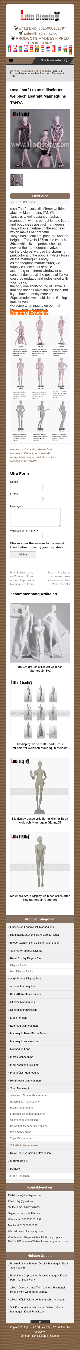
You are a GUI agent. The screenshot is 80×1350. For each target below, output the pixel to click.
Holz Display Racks (21, 971)
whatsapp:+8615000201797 (42, 28)
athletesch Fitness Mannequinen (29, 1095)
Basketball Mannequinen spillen (29, 1126)
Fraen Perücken (19, 1175)
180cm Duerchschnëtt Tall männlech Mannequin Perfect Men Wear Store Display (38, 1289)
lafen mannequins (20, 1132)
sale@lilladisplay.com (42, 33)
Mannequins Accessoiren (24, 1041)
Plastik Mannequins (21, 1057)
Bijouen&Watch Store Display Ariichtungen (35, 942)
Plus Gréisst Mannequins (24, 1072)
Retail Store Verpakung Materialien (30, 1153)
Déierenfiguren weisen (23, 1009)
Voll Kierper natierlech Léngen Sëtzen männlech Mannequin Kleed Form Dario (38, 1309)
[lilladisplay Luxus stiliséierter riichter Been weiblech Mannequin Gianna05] (40, 813)
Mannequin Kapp (20, 1049)
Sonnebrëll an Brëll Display (26, 950)
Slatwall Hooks (19, 1161)
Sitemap (55, 1335)
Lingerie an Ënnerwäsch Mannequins (32, 927)
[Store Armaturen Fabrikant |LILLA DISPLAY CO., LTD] (40, 22)
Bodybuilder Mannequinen (25, 1101)
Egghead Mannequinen (24, 1025)
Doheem (15, 70)
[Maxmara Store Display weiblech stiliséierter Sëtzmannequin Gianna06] (40, 890)
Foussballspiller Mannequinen (27, 1113)
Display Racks (18, 965)
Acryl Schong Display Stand (26, 978)
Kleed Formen (18, 1017)
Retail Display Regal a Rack (26, 958)
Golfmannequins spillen (24, 1119)
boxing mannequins (21, 1107)
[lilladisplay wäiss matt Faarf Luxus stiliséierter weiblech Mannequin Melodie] (40, 738)
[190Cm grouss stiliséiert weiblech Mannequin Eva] (40, 661)
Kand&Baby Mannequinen (25, 994)
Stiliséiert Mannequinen (36, 70)
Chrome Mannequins (22, 1002)
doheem (25, 1335)
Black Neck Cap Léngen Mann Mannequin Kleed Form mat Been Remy (38, 1277)
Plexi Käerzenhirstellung (24, 1064)
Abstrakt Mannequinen (23, 986)
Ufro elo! (40, 196)
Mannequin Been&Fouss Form (28, 1033)
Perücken (15, 1168)
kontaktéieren (40, 1335)
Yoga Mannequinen (21, 1138)
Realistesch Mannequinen (25, 1080)
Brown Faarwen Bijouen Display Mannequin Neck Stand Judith (39, 1265)
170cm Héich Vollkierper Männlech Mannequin (37, 1299)
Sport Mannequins (21, 1088)
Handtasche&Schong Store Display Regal (34, 934)
